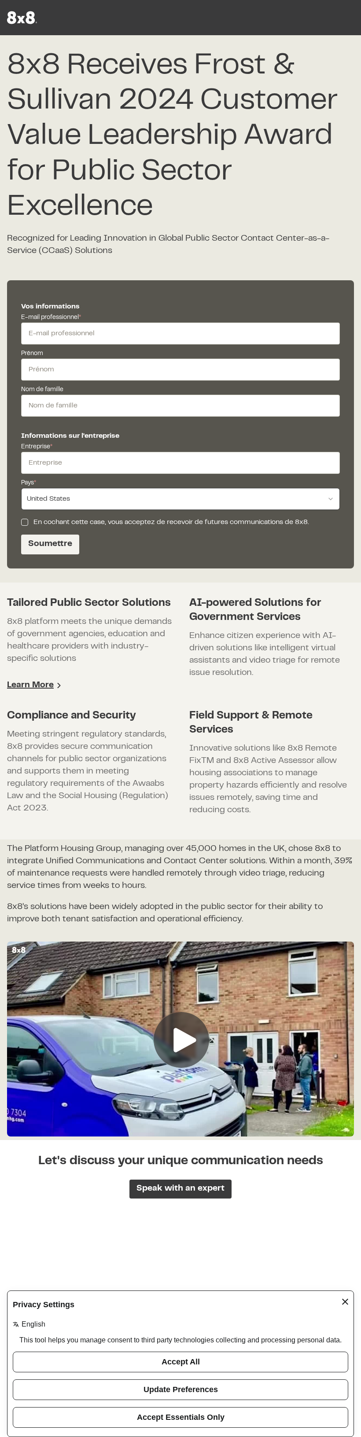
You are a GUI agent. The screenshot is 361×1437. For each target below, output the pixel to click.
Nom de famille (42, 389)
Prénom (32, 353)
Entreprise (36, 447)
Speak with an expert (180, 1188)
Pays (28, 483)
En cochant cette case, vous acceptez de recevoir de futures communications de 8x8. (171, 522)
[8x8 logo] (23, 18)
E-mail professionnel (51, 317)
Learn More (30, 685)
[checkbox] (24, 522)
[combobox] (180, 499)
